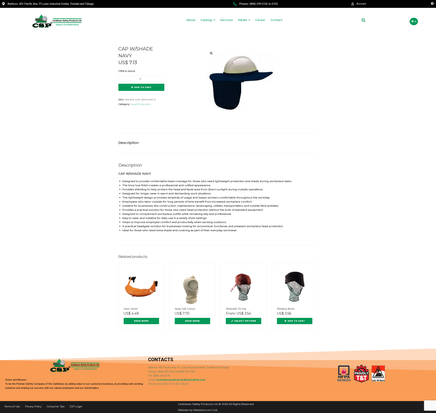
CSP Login (75, 406)
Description (128, 143)
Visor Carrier (131, 308)
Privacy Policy (33, 406)
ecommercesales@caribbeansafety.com (180, 379)
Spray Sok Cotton (185, 308)
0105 (275, 3)
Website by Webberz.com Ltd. (197, 410)
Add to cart (143, 87)
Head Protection (141, 104)
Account (361, 3)
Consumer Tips (55, 406)
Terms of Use (12, 406)
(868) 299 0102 (259, 3)
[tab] (130, 142)
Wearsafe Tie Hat (236, 308)
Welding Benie (285, 308)
